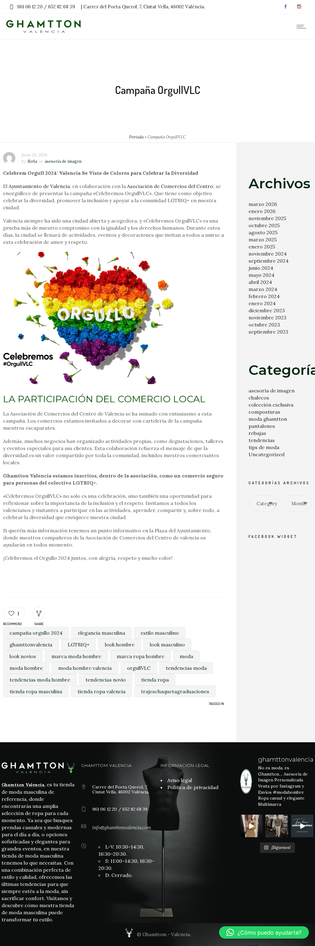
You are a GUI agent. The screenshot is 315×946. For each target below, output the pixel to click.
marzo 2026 (263, 204)
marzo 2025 (263, 239)
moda (186, 656)
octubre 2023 (264, 324)
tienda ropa (155, 680)
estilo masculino (160, 633)
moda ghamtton (268, 419)
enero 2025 (262, 247)
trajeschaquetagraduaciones (175, 691)
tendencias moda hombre (40, 680)
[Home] (43, 31)
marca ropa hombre (140, 656)
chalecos (259, 398)
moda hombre (26, 668)
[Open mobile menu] (303, 26)
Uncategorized (267, 454)
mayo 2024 (261, 275)
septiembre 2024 (269, 261)
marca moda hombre (76, 656)
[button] (264, 932)
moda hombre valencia (85, 668)
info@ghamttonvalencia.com (121, 827)
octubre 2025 (264, 225)
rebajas (257, 433)
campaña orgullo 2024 (36, 633)
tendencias (262, 440)
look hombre (119, 644)
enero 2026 (262, 211)
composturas (264, 412)
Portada (136, 137)
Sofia (32, 161)
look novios (23, 656)
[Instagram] (299, 7)
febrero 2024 (264, 296)
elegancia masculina (101, 633)
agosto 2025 (263, 232)
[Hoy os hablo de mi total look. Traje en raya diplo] (251, 826)
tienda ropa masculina (36, 691)
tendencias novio (106, 680)
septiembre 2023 (268, 332)
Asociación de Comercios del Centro (170, 186)
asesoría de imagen (272, 390)
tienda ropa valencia (102, 691)
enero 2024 (262, 303)
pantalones (262, 426)
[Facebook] (285, 7)
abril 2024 (260, 282)
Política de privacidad (192, 787)
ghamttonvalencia (31, 644)
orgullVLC (138, 668)
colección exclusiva (271, 405)
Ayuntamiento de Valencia (39, 186)
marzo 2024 (263, 289)
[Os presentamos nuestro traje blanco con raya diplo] (302, 826)
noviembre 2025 (267, 218)
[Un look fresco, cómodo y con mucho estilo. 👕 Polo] (276, 826)
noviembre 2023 (267, 317)
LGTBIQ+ (79, 644)
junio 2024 (261, 268)
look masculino (167, 644)
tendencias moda (186, 668)
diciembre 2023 (267, 310)
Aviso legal (179, 780)
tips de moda (264, 447)
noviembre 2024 (268, 254)
